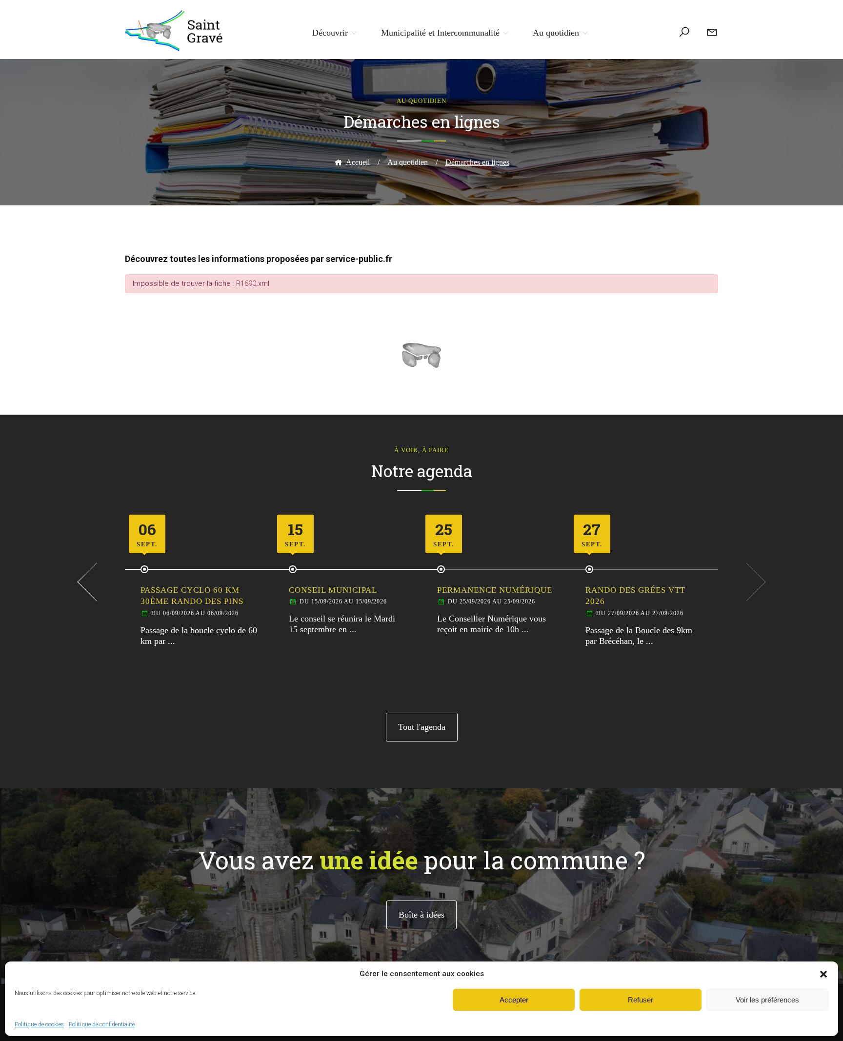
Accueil (358, 162)
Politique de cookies (39, 1024)
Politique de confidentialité (102, 1024)
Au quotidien (556, 33)
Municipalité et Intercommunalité (440, 33)
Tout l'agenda (421, 727)
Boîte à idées (421, 915)
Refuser (640, 1000)
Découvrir (330, 33)
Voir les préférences (767, 1000)
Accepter (514, 1000)
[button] (823, 974)
